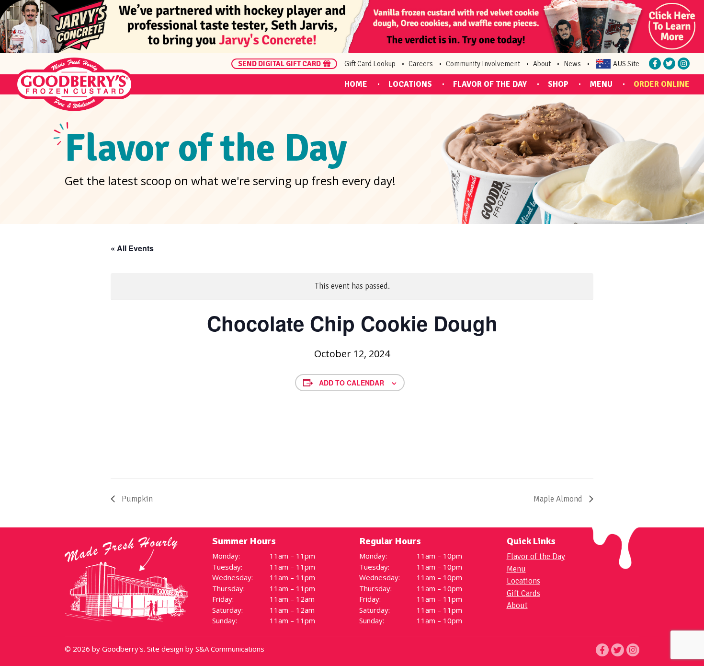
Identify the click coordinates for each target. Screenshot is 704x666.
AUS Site (626, 63)
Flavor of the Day (490, 84)
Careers (421, 63)
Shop (558, 84)
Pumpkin (136, 499)
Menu (601, 84)
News (572, 63)
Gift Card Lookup (370, 63)
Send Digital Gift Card (279, 63)
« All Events (132, 248)
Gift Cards (523, 593)
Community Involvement (483, 63)
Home (355, 84)
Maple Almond (559, 499)
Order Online (662, 84)
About (542, 63)
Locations (410, 84)
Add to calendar (351, 382)
